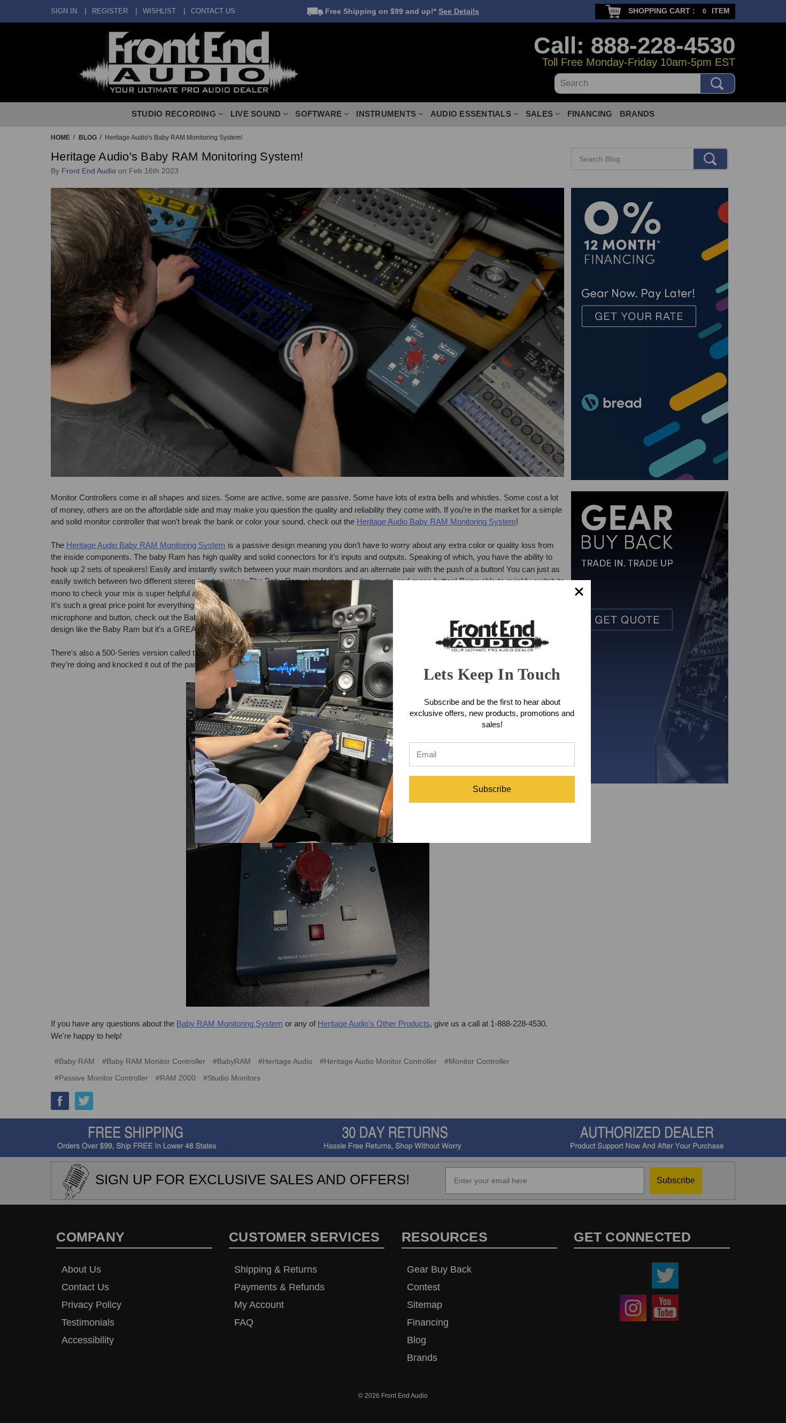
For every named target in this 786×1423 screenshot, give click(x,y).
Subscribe (492, 789)
